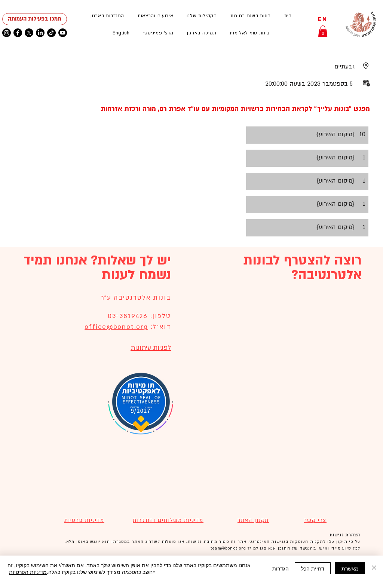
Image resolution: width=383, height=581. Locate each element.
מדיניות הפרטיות (28, 571)
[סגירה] (374, 568)
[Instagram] (6, 32)
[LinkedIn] (40, 32)
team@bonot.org (228, 548)
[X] (29, 32)
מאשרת (350, 568)
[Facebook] (17, 32)
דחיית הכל (312, 568)
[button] (155, 16)
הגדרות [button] (280, 568)
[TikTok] (51, 32)
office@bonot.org (116, 326)
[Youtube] (62, 32)
